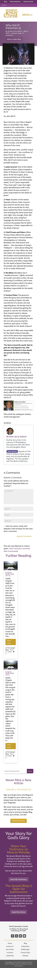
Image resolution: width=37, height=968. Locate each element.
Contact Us (10, 946)
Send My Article (18, 912)
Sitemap (25, 956)
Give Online (10, 949)
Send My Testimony (18, 879)
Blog (5, 1)
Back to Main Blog (14, 39)
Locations (10, 953)
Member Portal (28, 1)
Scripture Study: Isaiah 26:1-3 (9, 673)
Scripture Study (16, 33)
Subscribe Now (18, 821)
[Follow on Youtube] (24, 936)
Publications (25, 946)
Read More (9, 642)
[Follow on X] (16, 936)
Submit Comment (24, 536)
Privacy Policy (25, 953)
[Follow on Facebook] (12, 936)
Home (10, 943)
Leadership (10, 956)
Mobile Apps (25, 949)
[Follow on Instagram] (20, 936)
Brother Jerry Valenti (15, 31)
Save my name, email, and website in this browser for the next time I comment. (18, 528)
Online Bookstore (15, 1)
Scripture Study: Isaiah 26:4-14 (9, 574)
